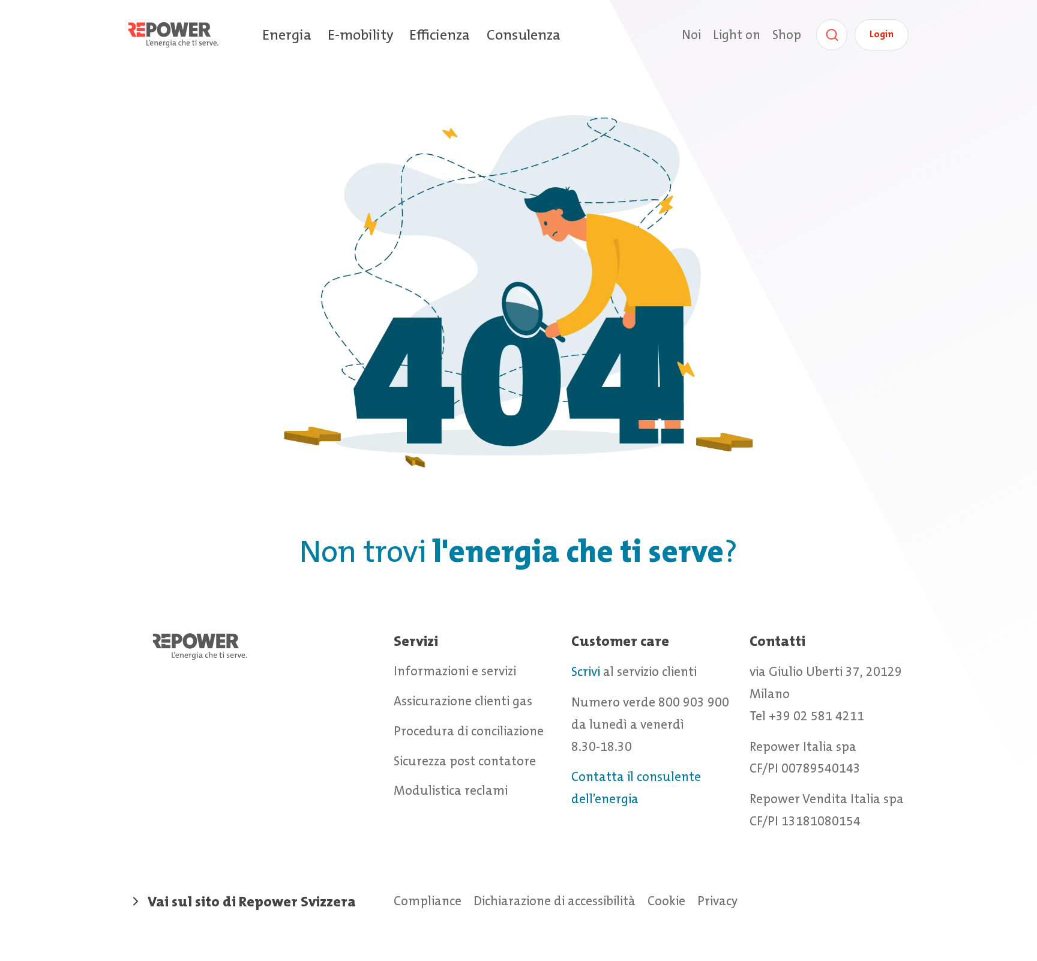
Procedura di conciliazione (469, 731)
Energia (286, 34)
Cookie (666, 901)
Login (882, 34)
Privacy (717, 901)
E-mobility (361, 34)
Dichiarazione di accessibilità (554, 901)
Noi (691, 34)
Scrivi (585, 671)
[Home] (195, 34)
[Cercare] (831, 34)
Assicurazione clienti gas (463, 701)
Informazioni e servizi (455, 671)
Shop (786, 34)
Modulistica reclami (451, 790)
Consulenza (524, 34)
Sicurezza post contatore (465, 761)
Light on (736, 34)
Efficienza (439, 34)
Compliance (427, 901)
